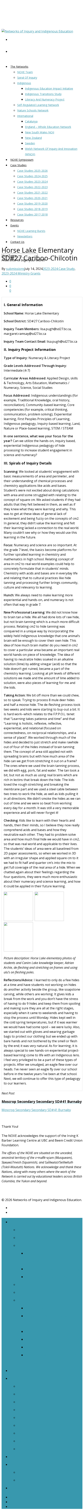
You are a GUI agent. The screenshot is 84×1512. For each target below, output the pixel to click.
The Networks (19, 66)
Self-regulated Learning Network (38, 105)
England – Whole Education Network (48, 127)
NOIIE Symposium (26, 1370)
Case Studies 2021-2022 (32, 192)
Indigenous (24, 83)
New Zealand (33, 138)
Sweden (30, 143)
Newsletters (24, 236)
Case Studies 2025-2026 (32, 170)
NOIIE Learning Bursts (31, 231)
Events (14, 225)
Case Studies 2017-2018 (32, 214)
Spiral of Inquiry (27, 77)
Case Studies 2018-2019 (32, 209)
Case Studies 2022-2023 (32, 187)
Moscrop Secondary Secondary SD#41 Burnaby (36, 1110)
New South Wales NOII (39, 132)
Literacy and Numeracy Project (44, 99)
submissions (15, 269)
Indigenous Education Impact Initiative (49, 88)
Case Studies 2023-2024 (32, 181)
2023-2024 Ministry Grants (21, 273)
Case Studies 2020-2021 (32, 198)
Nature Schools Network (32, 110)
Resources (18, 1456)
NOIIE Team (25, 72)
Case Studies (18, 165)
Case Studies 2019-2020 (32, 203)
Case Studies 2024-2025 (32, 176)
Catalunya (31, 121)
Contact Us (17, 242)
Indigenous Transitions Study (43, 94)
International (25, 116)
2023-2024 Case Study (59, 269)
